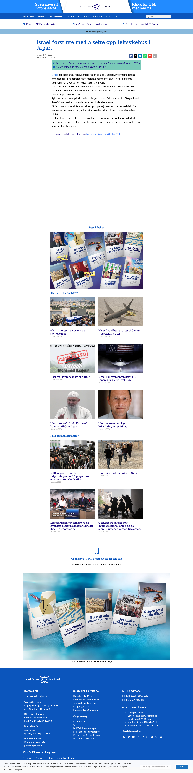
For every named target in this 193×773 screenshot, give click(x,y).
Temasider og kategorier (85, 703)
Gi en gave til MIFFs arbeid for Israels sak (96, 558)
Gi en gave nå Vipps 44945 (46, 6)
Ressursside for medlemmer (87, 735)
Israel (55, 74)
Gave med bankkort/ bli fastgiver (142, 715)
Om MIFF (78, 724)
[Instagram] (138, 737)
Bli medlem (28, 16)
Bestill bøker (96, 227)
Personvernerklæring (84, 738)
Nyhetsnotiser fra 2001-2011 (103, 134)
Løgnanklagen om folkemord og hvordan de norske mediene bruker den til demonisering (71, 526)
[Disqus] (96, 178)
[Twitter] (129, 737)
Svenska (27, 757)
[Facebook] (124, 737)
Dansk (38, 757)
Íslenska (61, 757)
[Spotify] (152, 737)
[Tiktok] (143, 737)
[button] (135, 56)
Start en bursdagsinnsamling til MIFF (144, 725)
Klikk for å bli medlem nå (144, 6)
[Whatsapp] (147, 737)
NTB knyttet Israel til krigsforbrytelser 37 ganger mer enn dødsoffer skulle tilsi (69, 476)
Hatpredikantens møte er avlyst (70, 377)
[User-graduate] (161, 737)
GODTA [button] (182, 767)
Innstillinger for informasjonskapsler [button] (155, 767)
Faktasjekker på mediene (85, 709)
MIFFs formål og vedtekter (86, 731)
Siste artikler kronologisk (86, 699)
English (72, 757)
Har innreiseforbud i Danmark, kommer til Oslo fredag (69, 425)
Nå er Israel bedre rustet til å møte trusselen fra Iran (119, 332)
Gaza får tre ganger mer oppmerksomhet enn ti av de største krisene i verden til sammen (120, 526)
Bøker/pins (83, 16)
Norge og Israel (81, 706)
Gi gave (40, 16)
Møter (71, 16)
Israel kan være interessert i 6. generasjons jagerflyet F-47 (117, 378)
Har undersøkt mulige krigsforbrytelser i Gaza (112, 425)
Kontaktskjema (38, 696)
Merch (119, 16)
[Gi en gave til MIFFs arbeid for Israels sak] (96, 551)
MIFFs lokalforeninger (84, 728)
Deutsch (49, 757)
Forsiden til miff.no (82, 696)
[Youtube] (133, 737)
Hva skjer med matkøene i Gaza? (118, 473)
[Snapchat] (156, 737)
